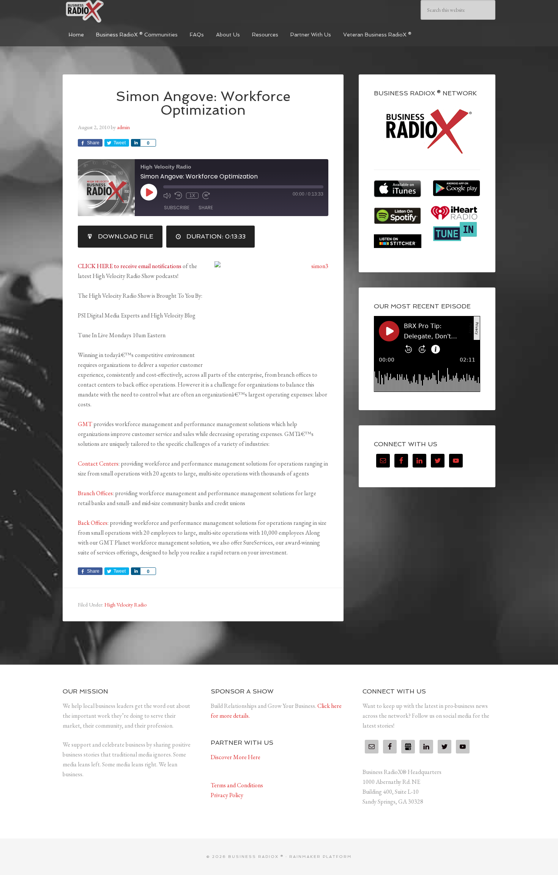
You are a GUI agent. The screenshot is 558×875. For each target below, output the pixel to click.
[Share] (135, 143)
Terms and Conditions (237, 785)
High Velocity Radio (125, 604)
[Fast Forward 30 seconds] (206, 195)
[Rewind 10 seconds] (178, 195)
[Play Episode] (148, 192)
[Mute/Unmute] (167, 195)
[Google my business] (408, 746)
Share (206, 207)
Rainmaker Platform (320, 856)
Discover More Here (235, 757)
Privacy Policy (227, 795)
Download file (125, 236)
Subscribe (176, 207)
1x (192, 195)
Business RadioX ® (120, 11)
